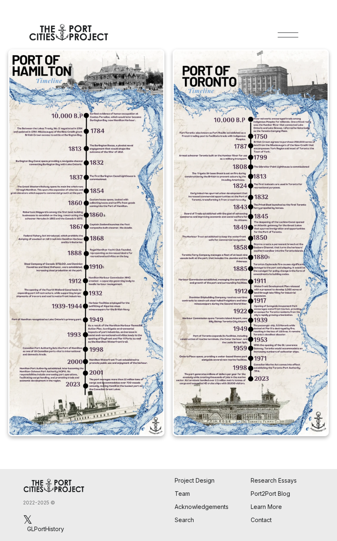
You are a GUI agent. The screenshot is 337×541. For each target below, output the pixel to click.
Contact (261, 519)
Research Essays (274, 480)
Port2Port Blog (270, 493)
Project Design (195, 480)
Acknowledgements (202, 506)
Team (182, 493)
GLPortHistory (45, 528)
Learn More (266, 506)
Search (184, 519)
